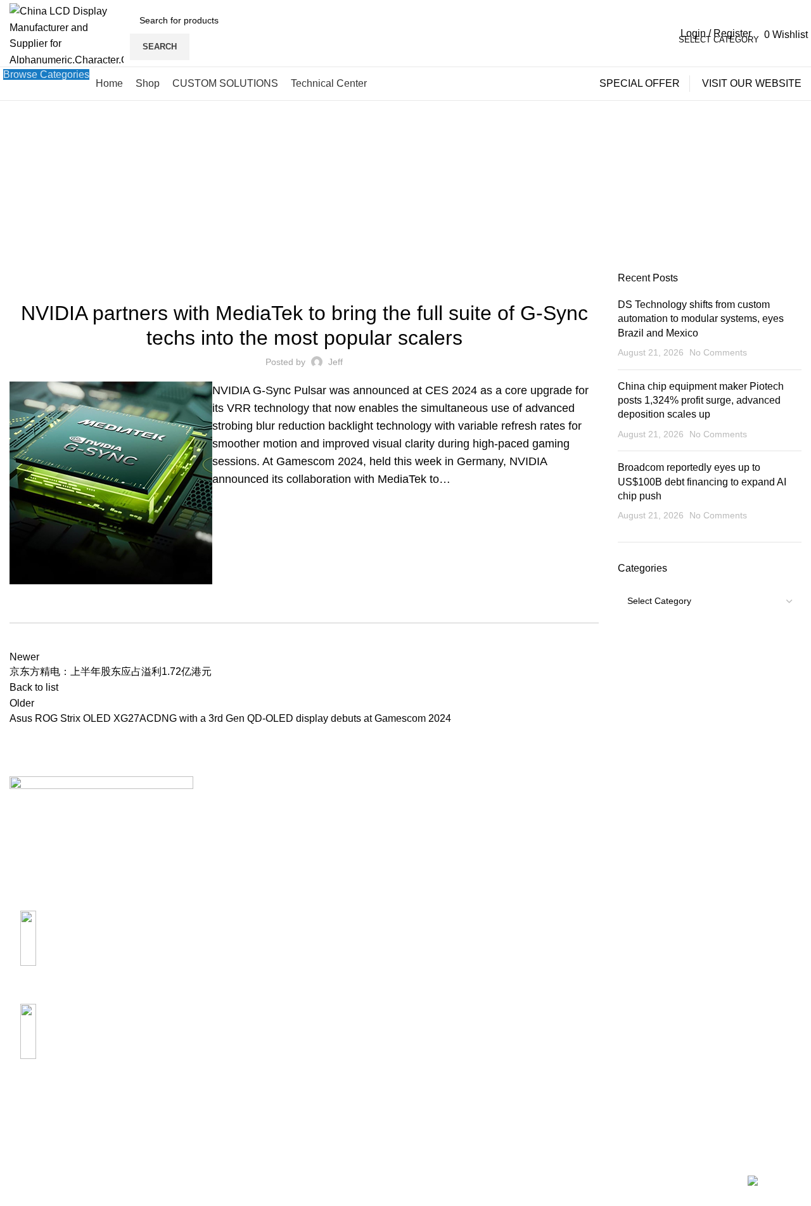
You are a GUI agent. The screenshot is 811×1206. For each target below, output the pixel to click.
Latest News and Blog (464, 881)
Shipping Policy (585, 810)
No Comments (718, 352)
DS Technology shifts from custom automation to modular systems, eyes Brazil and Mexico (701, 318)
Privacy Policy (582, 881)
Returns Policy (583, 833)
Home (182, 203)
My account (711, 810)
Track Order (712, 881)
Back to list (34, 687)
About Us (436, 810)
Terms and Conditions (599, 904)
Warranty (570, 857)
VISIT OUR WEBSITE (751, 83)
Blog (211, 203)
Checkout (707, 857)
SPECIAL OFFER (639, 83)
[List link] (101, 953)
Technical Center (453, 857)
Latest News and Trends (304, 278)
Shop (698, 833)
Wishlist (703, 904)
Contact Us (440, 833)
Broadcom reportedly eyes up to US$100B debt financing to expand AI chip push (702, 481)
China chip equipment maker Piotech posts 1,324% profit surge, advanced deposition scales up (701, 400)
